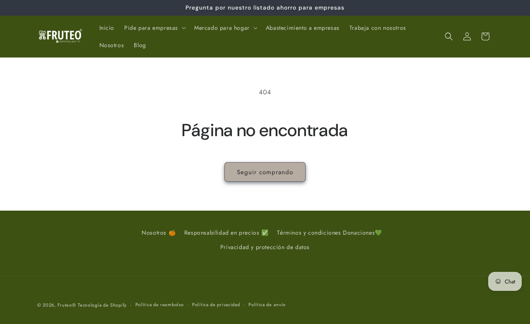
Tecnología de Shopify (102, 305)
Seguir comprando (265, 172)
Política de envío (267, 304)
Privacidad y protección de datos (265, 247)
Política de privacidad (216, 304)
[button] (154, 27)
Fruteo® (67, 305)
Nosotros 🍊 (159, 232)
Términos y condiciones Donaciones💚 (329, 232)
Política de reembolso (159, 304)
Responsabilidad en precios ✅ (226, 232)
